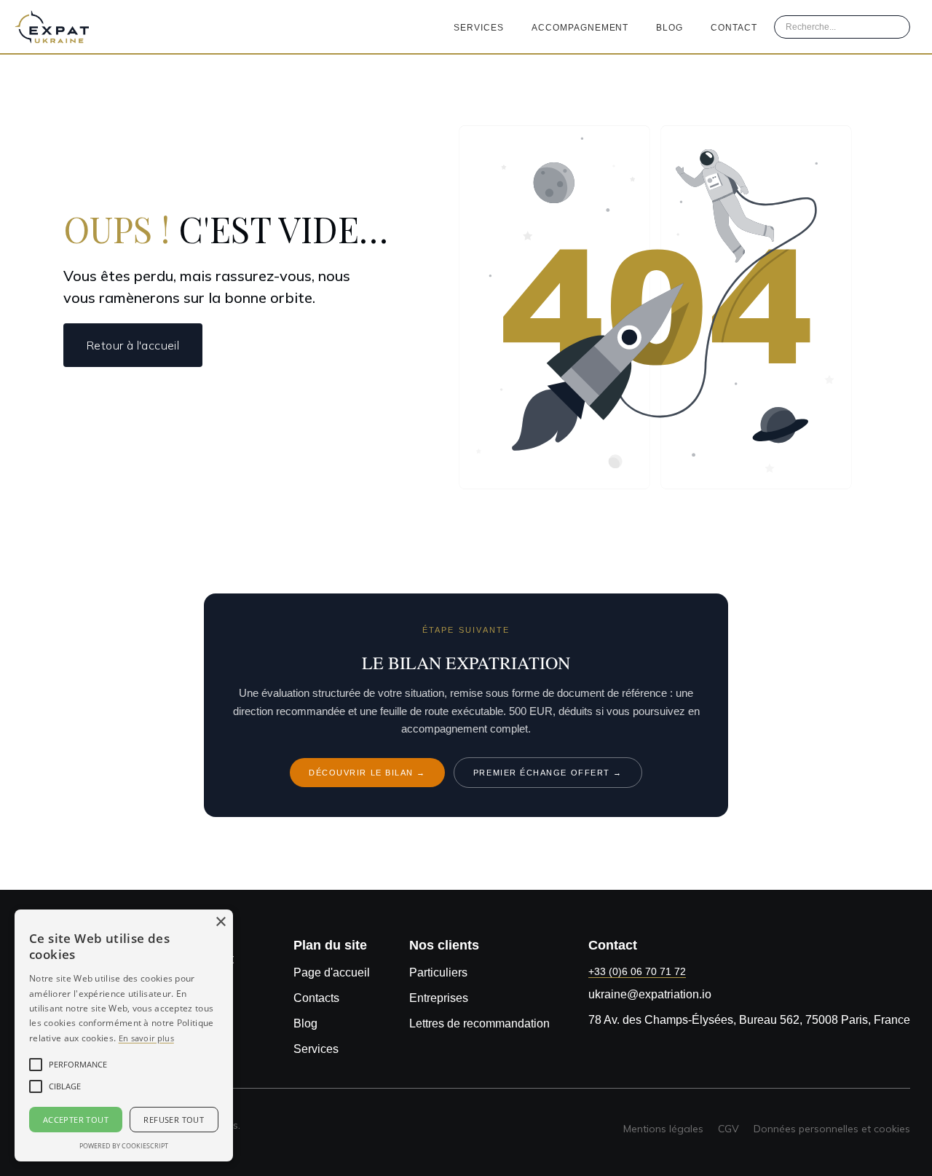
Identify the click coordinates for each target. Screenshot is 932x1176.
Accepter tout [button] (75, 1119)
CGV (728, 1128)
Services (479, 28)
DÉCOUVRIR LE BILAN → (367, 772)
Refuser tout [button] (173, 1119)
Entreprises (438, 998)
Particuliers (438, 972)
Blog (669, 28)
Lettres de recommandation (479, 1023)
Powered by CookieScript (123, 1146)
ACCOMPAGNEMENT (580, 28)
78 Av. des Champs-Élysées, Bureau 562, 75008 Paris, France (749, 1020)
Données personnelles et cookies (832, 1128)
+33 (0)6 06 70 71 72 (637, 971)
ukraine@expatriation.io (649, 994)
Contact (734, 28)
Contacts (316, 998)
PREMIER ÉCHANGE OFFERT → (548, 772)
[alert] (124, 1035)
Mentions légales (663, 1128)
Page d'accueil (331, 972)
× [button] (220, 922)
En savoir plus (146, 1038)
